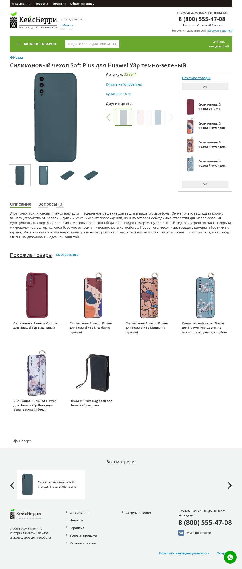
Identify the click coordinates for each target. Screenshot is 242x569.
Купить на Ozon (119, 93)
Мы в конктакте (198, 532)
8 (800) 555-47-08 (202, 19)
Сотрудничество (138, 512)
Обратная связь (82, 3)
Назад (18, 57)
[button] (108, 117)
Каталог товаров (40, 44)
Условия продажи (83, 535)
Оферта (223, 553)
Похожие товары (31, 255)
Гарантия (59, 3)
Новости (41, 3)
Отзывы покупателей (219, 43)
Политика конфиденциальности (184, 553)
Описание (20, 204)
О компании (21, 3)
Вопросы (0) (51, 204)
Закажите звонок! (219, 31)
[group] (123, 117)
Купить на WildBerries (124, 84)
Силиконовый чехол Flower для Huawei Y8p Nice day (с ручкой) (91, 327)
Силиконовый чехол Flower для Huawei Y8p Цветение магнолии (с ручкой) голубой (204, 327)
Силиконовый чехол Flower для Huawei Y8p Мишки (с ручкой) (147, 327)
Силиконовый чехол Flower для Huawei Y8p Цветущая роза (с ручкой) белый (34, 405)
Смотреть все (67, 254)
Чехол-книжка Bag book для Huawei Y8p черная (91, 403)
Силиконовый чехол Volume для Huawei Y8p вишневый (35, 325)
